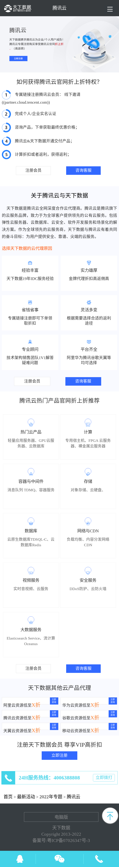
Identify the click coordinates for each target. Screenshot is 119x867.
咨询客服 (83, 170)
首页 (8, 796)
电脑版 (61, 817)
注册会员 (33, 170)
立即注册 (59, 755)
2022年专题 (51, 796)
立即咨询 (54, 700)
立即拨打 (104, 777)
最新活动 (26, 796)
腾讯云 (73, 796)
